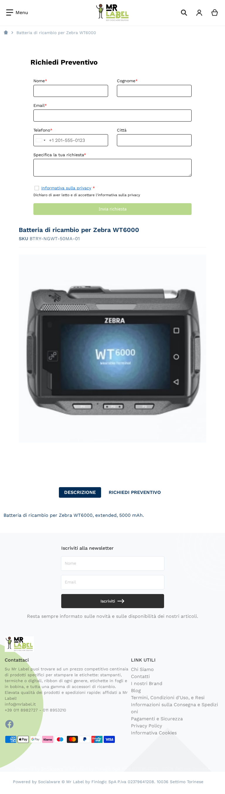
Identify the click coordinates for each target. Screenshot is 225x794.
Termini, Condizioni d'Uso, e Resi (167, 697)
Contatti (140, 676)
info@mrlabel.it (20, 704)
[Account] (199, 12)
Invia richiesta (113, 209)
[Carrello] (214, 12)
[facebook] (9, 724)
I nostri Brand (146, 683)
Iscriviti (107, 601)
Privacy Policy (146, 726)
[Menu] (17, 12)
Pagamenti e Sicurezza (157, 718)
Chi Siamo (142, 669)
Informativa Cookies (154, 733)
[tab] (80, 492)
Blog (136, 690)
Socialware (52, 768)
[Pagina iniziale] (6, 32)
